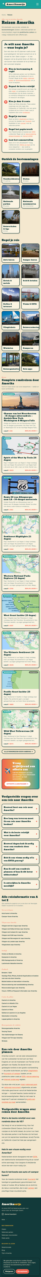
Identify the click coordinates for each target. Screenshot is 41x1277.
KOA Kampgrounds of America (12, 960)
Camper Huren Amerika (10, 916)
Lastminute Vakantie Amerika (12, 963)
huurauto (28, 121)
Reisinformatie (6, 1247)
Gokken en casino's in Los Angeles (14, 1013)
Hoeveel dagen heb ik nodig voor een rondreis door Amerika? (20, 846)
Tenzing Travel (7, 1031)
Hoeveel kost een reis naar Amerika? (20, 808)
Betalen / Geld (7, 973)
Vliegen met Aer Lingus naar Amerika (15, 926)
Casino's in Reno (7, 1010)
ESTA (33, 132)
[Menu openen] (37, 4)
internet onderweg (11, 1079)
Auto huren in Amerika (9, 913)
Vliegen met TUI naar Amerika (12, 1038)
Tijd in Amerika (7, 1253)
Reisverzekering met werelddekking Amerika (17, 985)
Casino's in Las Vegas (9, 1006)
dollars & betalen (14, 136)
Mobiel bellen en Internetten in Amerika (15, 981)
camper (23, 123)
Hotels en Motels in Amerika (11, 954)
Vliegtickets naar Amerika (11, 945)
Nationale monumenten (9, 1235)
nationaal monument (12, 1087)
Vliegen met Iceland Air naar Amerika (15, 932)
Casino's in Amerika (8, 1000)
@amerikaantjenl (10, 1214)
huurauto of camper (12, 1073)
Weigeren (9, 1271)
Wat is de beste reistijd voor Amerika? (20, 834)
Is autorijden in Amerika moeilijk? (20, 884)
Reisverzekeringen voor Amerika (13, 988)
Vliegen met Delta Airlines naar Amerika (16, 929)
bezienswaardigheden (23, 80)
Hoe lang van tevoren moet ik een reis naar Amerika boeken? (20, 821)
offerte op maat (25, 145)
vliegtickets (23, 119)
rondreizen (26, 112)
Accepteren (22, 1271)
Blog (3, 1250)
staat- (14, 91)
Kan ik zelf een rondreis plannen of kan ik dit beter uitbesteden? (20, 872)
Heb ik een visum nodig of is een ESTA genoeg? (20, 859)
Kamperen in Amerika (9, 957)
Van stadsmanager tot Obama (12, 1035)
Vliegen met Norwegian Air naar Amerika (16, 938)
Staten (4, 1229)
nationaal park (31, 1084)
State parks (5, 1238)
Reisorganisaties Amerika (11, 1028)
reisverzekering (31, 134)
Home (4, 15)
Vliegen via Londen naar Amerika (13, 941)
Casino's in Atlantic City (10, 1003)
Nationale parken (7, 1232)
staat (22, 1084)
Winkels (4, 1041)
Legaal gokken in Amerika (11, 1019)
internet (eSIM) (27, 136)
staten (25, 78)
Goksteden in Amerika (9, 1016)
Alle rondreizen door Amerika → (18, 752)
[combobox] (5, 1219)
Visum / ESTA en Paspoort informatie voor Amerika (19, 991)
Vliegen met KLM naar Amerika (12, 935)
